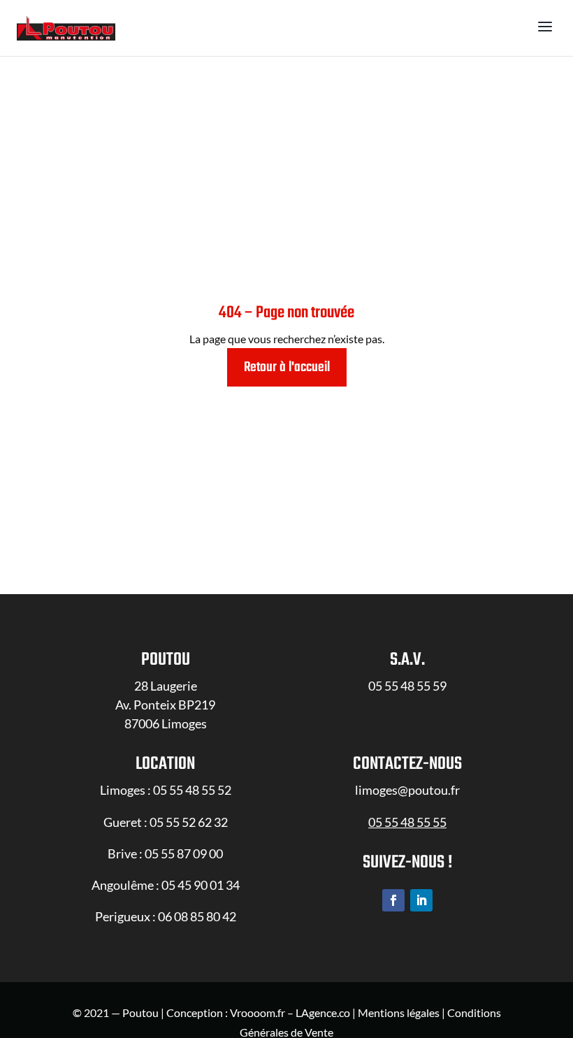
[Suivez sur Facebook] (393, 900)
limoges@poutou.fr (407, 790)
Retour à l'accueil (287, 367)
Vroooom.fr (257, 1012)
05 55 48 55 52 (192, 790)
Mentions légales (399, 1012)
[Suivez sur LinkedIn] (421, 900)
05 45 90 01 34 (200, 885)
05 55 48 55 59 (407, 685)
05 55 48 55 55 (407, 822)
